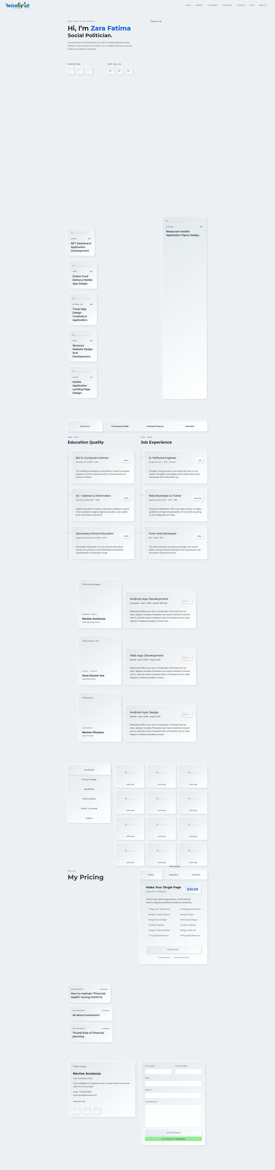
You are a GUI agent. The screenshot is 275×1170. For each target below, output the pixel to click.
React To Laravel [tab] (89, 808)
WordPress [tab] (89, 789)
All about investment (86, 1015)
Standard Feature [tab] (154, 426)
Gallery (74, 239)
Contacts (241, 5)
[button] (153, 21)
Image (75, 341)
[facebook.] (71, 71)
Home (188, 5)
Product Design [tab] (89, 779)
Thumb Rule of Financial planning (88, 1034)
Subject (148, 1090)
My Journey (212, 5)
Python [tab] (89, 818)
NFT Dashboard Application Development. (81, 247)
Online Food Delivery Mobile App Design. (82, 280)
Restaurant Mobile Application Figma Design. (183, 233)
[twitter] (80, 71)
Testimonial (227, 5)
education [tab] (85, 426)
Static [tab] (151, 874)
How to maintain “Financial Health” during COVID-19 (88, 995)
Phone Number (181, 1066)
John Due (130, 784)
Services (199, 5)
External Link (78, 304)
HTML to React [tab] (89, 798)
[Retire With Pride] (18, 5)
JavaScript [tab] (89, 769)
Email (147, 1078)
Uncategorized (77, 989)
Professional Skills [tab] (120, 426)
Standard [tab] (173, 874)
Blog (252, 5)
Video (75, 271)
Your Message (151, 1102)
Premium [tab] (196, 874)
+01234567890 (85, 1092)
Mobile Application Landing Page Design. (81, 387)
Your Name (149, 1066)
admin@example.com (87, 1095)
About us (263, 5)
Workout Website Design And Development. (83, 351)
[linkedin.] (89, 71)
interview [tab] (190, 426)
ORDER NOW (173, 949)
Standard (170, 227)
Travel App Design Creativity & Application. (80, 315)
